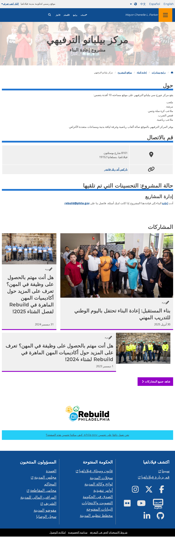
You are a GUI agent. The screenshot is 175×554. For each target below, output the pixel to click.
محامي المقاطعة (43, 490)
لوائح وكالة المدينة (98, 484)
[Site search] (49, 15)
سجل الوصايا (46, 516)
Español (154, 4)
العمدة (51, 470)
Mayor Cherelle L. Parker (141, 14)
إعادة (165, 203)
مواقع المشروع (125, 72)
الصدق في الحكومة (98, 496)
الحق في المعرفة (99, 532)
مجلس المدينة (45, 477)
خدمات (83, 15)
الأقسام (67, 15)
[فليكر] (130, 504)
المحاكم (50, 484)
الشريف (50, 503)
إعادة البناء (142, 72)
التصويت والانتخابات (97, 502)
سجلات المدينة (101, 477)
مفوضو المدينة (45, 510)
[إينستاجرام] (138, 490)
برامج (75, 15)
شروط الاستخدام (118, 532)
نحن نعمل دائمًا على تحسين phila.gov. (87, 435)
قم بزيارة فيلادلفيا (155, 476)
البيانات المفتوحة (99, 509)
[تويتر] (151, 490)
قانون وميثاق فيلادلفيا (96, 470)
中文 (143, 4)
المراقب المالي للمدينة (38, 497)
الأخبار (58, 15)
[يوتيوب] (144, 504)
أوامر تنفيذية (103, 490)
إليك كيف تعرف (11, 3)
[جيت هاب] (163, 517)
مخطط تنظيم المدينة (96, 515)
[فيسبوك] (164, 490)
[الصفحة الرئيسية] (172, 72)
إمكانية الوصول (57, 532)
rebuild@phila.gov (77, 203)
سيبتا (166, 470)
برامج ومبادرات (159, 72)
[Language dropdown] (132, 4)
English (169, 4)
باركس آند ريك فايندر (115, 169)
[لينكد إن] (150, 517)
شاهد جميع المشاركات (157, 381)
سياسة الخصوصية (78, 532)
